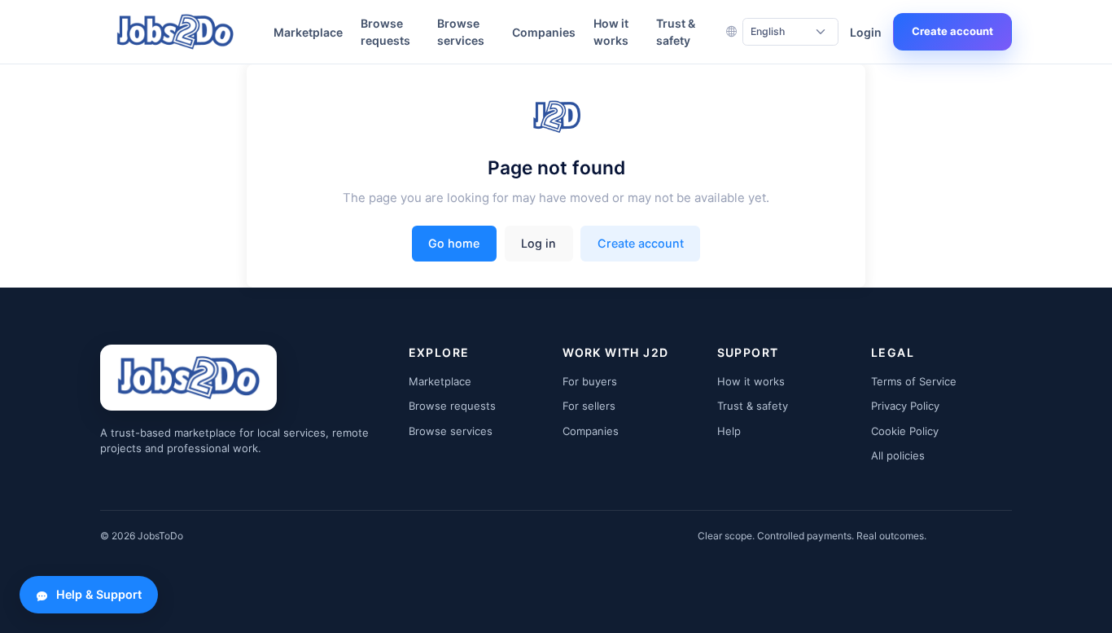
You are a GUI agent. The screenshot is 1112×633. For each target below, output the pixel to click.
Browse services (460, 31)
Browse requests (385, 31)
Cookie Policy (905, 430)
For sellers (589, 405)
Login (866, 32)
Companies (544, 32)
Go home (453, 243)
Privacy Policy (905, 405)
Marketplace (308, 32)
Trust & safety (675, 31)
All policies (898, 455)
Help (729, 430)
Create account (952, 30)
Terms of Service (914, 381)
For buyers (590, 381)
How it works (610, 31)
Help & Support (99, 594)
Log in (538, 243)
